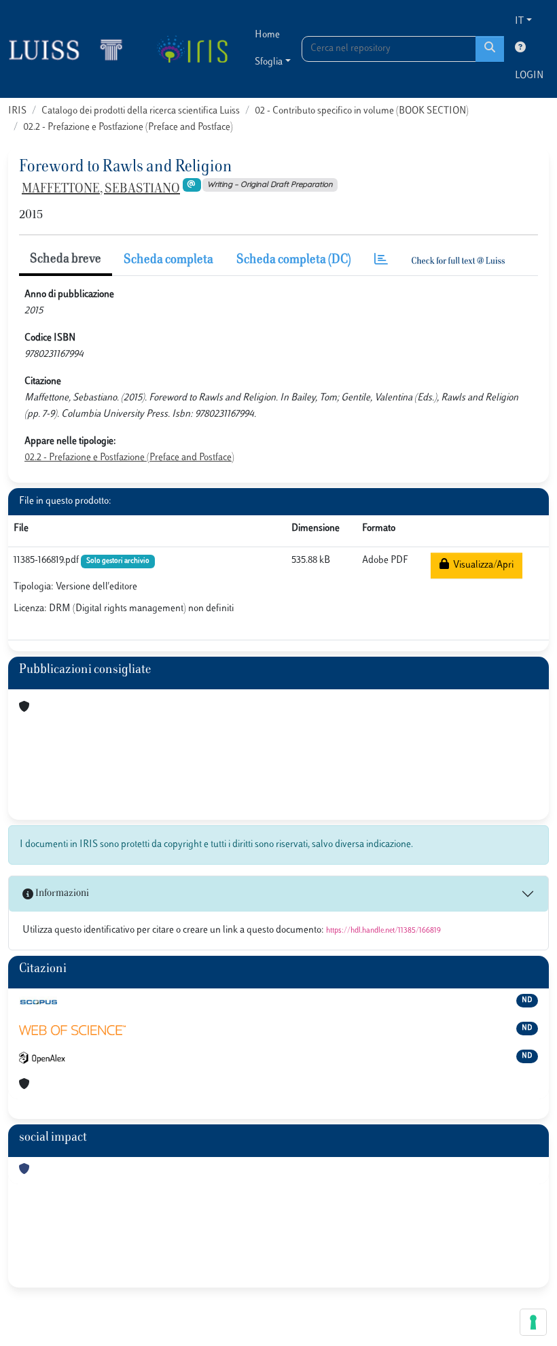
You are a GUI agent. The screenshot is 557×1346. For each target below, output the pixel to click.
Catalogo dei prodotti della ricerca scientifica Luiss (140, 111)
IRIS (17, 111)
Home (267, 35)
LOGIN (529, 76)
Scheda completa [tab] (168, 260)
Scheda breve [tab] (65, 260)
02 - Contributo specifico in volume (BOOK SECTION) (362, 111)
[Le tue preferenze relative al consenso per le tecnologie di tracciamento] (533, 1322)
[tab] (381, 260)
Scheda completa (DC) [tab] (293, 260)
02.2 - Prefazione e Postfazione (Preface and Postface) (128, 127)
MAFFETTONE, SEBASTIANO (101, 190)
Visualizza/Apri (481, 565)
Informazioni (61, 893)
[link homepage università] (191, 49)
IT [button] (519, 21)
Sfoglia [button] (269, 62)
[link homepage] (71, 49)
